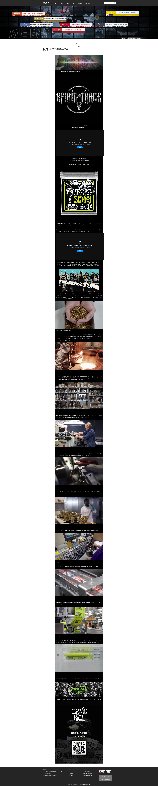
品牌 (62, 3)
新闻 (68, 3)
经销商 (80, 3)
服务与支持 (88, 3)
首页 (56, 3)
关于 (74, 3)
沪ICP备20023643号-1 (85, 784)
